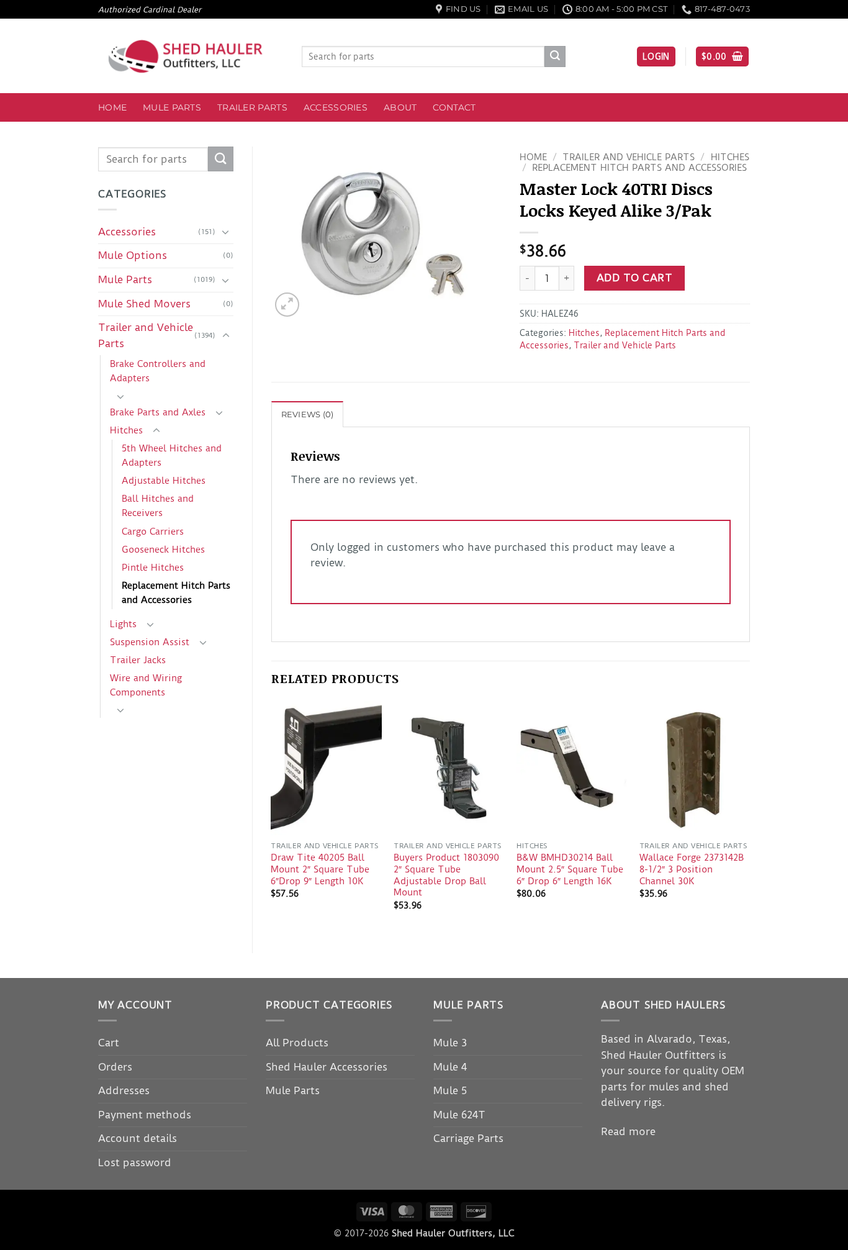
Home (112, 107)
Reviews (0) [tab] (307, 414)
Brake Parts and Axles (157, 412)
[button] (656, 57)
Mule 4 (450, 1067)
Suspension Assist (149, 642)
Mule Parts (172, 107)
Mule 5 (450, 1090)
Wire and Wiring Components (146, 685)
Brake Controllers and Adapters (157, 371)
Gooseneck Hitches (163, 549)
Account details (137, 1138)
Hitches (126, 430)
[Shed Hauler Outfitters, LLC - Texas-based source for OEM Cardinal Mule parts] (190, 56)
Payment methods (144, 1114)
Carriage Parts (468, 1138)
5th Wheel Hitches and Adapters (172, 455)
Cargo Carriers (153, 531)
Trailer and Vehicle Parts (145, 335)
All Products (297, 1042)
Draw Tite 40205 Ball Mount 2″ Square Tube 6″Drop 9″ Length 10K (320, 869)
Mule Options (132, 255)
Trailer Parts (252, 107)
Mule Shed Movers (144, 303)
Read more (628, 1131)
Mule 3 (450, 1042)
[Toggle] (226, 231)
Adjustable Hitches (163, 480)
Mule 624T (459, 1114)
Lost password (134, 1162)
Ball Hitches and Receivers (158, 506)
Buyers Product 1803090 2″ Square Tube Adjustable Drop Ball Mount (446, 875)
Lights (123, 624)
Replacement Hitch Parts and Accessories (176, 592)
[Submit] (555, 56)
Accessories (336, 107)
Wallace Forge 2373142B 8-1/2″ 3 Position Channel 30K (691, 869)
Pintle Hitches (153, 567)
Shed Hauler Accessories (326, 1067)
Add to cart (634, 278)
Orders (115, 1067)
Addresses (124, 1090)
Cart (108, 1042)
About (400, 107)
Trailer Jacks (138, 660)
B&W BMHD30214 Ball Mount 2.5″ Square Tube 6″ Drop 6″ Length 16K (569, 869)
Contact (454, 107)
